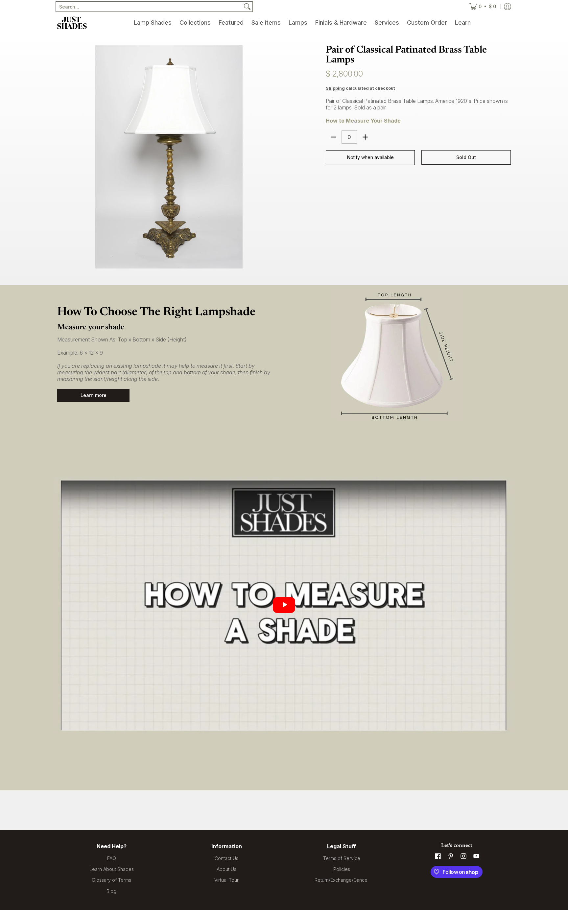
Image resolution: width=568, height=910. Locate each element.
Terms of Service (341, 858)
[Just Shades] (72, 22)
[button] (437, 856)
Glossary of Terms (111, 880)
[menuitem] (152, 22)
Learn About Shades (111, 869)
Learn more (93, 395)
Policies (341, 869)
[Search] (247, 7)
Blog (111, 891)
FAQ (111, 858)
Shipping (335, 88)
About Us (226, 869)
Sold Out (466, 157)
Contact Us (226, 858)
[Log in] (507, 6)
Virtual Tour (226, 880)
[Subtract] (334, 137)
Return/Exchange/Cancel (341, 880)
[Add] (365, 137)
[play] (284, 605)
